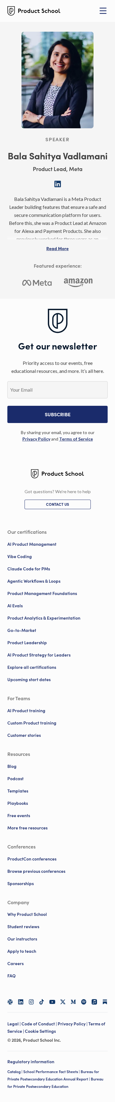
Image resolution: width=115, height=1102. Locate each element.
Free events (18, 815)
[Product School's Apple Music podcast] (94, 1001)
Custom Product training (31, 723)
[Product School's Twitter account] (63, 1002)
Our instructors (22, 939)
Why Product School (27, 914)
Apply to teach (21, 951)
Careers (15, 963)
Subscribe (58, 414)
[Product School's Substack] (105, 1001)
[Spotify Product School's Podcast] (83, 1001)
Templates (17, 791)
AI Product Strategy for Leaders (39, 655)
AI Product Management (31, 544)
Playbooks (17, 803)
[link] (36, 439)
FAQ (11, 976)
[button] (57, 248)
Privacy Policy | (73, 1024)
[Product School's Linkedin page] (20, 1001)
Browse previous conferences (36, 871)
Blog (12, 766)
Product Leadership (27, 642)
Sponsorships (20, 883)
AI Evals (15, 606)
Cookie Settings (40, 1031)
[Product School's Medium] (73, 1001)
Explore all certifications (31, 667)
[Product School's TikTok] (41, 1001)
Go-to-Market (21, 630)
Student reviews (23, 926)
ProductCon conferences (31, 859)
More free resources (27, 828)
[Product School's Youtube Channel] (52, 1001)
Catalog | (15, 1071)
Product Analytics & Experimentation (43, 618)
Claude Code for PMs (28, 569)
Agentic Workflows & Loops (33, 581)
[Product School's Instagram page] (31, 1001)
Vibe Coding (19, 556)
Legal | (14, 1024)
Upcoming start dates (29, 679)
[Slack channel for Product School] (10, 1001)
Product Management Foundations (42, 593)
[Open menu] (103, 10)
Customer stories (24, 735)
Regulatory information (30, 1061)
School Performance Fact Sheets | (52, 1071)
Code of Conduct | (39, 1024)
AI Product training (26, 710)
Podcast (15, 778)
